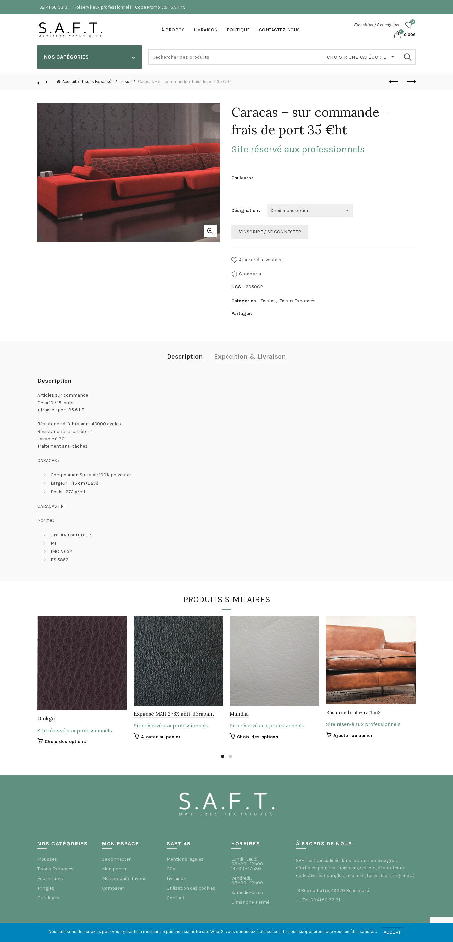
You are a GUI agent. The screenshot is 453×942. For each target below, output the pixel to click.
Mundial (239, 714)
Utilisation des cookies (191, 888)
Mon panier (114, 869)
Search (407, 57)
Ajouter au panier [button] (161, 737)
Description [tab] (185, 356)
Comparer (250, 274)
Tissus (125, 81)
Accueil (69, 81)
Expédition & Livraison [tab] (250, 356)
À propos (173, 29)
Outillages (48, 898)
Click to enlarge (210, 231)
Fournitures (50, 878)
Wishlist (413, 22)
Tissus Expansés (97, 81)
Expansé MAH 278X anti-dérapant (174, 714)
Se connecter (116, 859)
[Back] (42, 82)
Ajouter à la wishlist (261, 260)
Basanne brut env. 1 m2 (353, 712)
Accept (392, 932)
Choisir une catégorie (357, 57)
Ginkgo (46, 718)
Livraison (206, 29)
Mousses (47, 859)
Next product (410, 82)
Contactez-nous (279, 29)
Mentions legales (185, 859)
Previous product (394, 82)
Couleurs (241, 178)
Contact (176, 898)
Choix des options (65, 741)
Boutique (238, 29)
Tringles (45, 888)
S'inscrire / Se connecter (269, 232)
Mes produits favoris (124, 878)
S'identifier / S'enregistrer (376, 24)
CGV (171, 869)
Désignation (244, 210)
